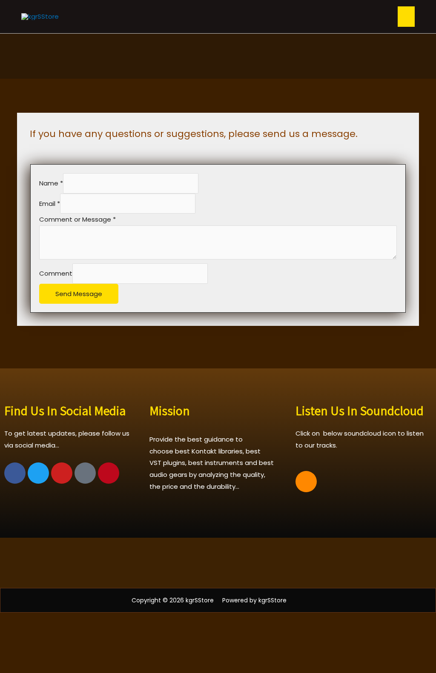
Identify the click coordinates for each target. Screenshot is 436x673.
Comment (55, 273)
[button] (218, 562)
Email (49, 203)
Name (51, 183)
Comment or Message (77, 219)
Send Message (78, 293)
